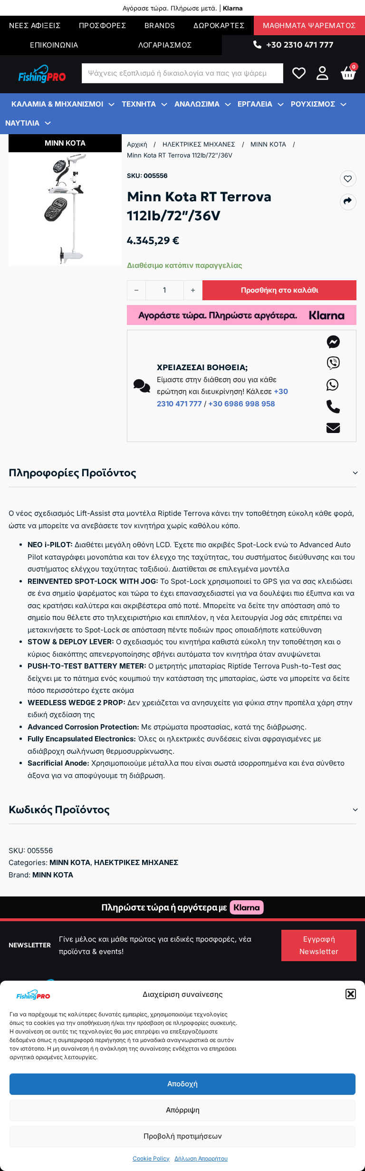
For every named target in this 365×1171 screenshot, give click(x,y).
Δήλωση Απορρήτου (201, 1158)
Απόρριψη (183, 1109)
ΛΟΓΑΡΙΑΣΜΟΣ (165, 44)
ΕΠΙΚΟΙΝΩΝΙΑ (54, 44)
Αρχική (137, 144)
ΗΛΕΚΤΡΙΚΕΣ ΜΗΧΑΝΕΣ (199, 144)
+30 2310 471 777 (300, 44)
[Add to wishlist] (348, 179)
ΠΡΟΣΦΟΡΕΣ (102, 25)
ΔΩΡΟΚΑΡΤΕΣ (218, 25)
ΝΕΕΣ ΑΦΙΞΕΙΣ (34, 25)
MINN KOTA (268, 144)
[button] (350, 994)
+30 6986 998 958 (241, 403)
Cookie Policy (151, 1158)
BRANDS (159, 25)
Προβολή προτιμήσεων (183, 1136)
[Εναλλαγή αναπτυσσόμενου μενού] (257, 45)
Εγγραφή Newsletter (319, 945)
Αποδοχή (182, 1083)
